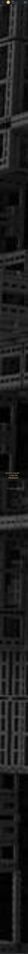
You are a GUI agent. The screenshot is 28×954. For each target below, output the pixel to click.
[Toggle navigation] (3, 2)
